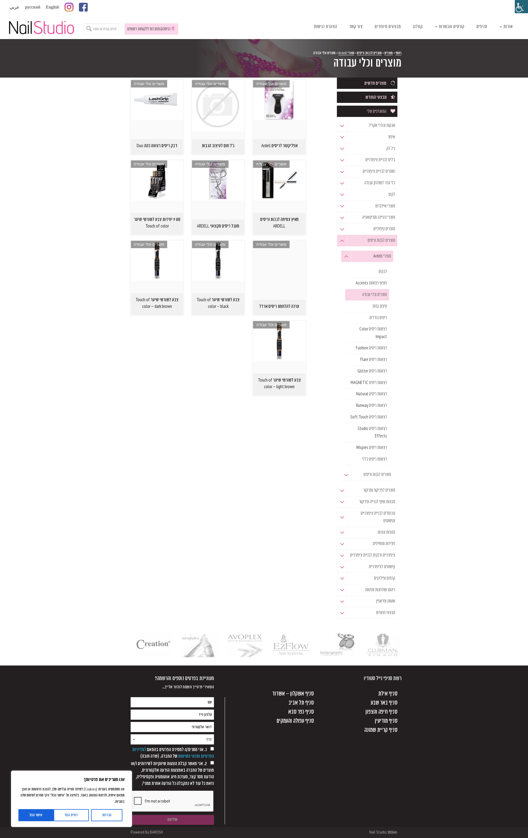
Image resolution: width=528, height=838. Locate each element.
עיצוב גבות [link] (380, 306)
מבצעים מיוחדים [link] (388, 26)
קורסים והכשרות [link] (451, 26)
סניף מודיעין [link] (386, 721)
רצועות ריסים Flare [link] (373, 359)
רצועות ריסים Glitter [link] (372, 371)
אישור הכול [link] (35, 815)
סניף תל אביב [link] (301, 703)
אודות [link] (508, 26)
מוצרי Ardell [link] (346, 53)
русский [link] (32, 7)
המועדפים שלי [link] (376, 111)
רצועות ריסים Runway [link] (371, 405)
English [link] (52, 7)
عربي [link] (15, 7)
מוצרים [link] (388, 53)
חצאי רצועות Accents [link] (371, 283)
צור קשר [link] (356, 26)
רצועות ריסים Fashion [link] (371, 348)
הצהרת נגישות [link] (325, 26)
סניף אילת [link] (387, 694)
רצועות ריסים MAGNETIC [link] (369, 382)
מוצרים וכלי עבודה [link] (374, 294)
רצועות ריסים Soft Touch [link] (368, 417)
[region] (71, 799)
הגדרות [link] (106, 815)
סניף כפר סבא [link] (301, 712)
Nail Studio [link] (41, 26)
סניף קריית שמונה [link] (380, 730)
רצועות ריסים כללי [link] (374, 459)
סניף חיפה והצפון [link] (381, 712)
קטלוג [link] (418, 26)
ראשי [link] (398, 53)
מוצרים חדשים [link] (375, 83)
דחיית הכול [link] (71, 815)
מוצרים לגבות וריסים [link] (369, 53)
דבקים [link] (383, 271)
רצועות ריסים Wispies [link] (371, 447)
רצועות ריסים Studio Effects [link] (372, 432)
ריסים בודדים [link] (378, 317)
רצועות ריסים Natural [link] (371, 393)
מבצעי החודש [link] (376, 97)
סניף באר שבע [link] (384, 703)
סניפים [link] (482, 26)
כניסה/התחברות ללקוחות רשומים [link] (148, 29)
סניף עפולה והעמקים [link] (295, 721)
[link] (521, 6)
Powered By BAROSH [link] (147, 832)
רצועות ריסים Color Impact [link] (373, 333)
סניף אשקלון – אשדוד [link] (293, 694)
